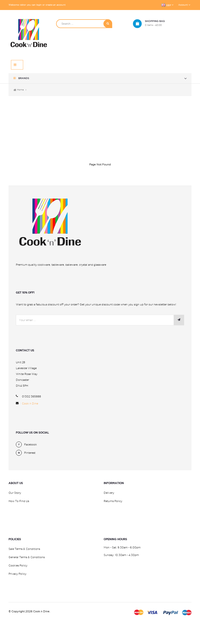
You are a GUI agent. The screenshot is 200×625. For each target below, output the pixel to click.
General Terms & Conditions (27, 557)
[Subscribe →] (179, 320)
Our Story (15, 492)
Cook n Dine (30, 403)
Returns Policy (113, 501)
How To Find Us (19, 501)
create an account (56, 5)
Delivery (109, 492)
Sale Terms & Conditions (24, 548)
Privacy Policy (17, 573)
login (39, 5)
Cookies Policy (18, 565)
